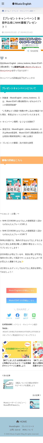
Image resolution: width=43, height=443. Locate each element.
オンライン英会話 (11, 335)
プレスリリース (28, 426)
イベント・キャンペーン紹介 (25, 324)
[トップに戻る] (3, 431)
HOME (23, 421)
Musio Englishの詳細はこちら (21, 290)
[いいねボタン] (2, 58)
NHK (21, 332)
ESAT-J (7, 332)
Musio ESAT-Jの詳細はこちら (21, 300)
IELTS (14, 332)
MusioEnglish (14, 426)
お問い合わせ (15, 430)
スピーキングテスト (28, 335)
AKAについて (27, 430)
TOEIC (36, 332)
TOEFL (28, 332)
